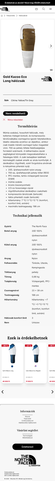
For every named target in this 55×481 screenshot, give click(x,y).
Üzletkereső (27, 447)
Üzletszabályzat (27, 421)
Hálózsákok (23, 16)
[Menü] (50, 9)
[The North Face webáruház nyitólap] (27, 460)
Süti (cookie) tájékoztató (11, 475)
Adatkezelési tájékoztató (27, 423)
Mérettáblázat (28, 438)
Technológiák (27, 436)
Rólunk (27, 417)
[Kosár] (36, 9)
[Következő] (52, 391)
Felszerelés (11, 16)
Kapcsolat (27, 419)
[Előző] (2, 391)
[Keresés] (43, 9)
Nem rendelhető (15, 113)
